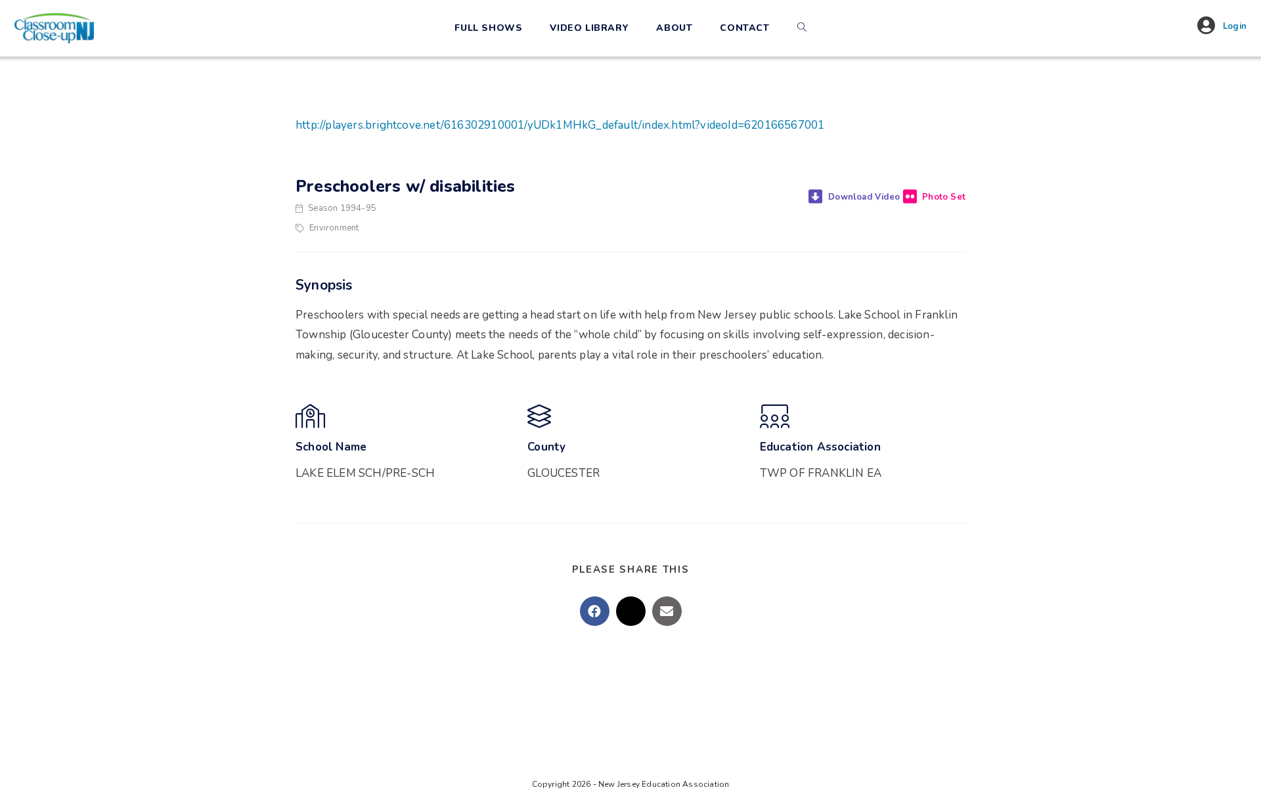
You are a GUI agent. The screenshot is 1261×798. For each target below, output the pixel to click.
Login (1235, 26)
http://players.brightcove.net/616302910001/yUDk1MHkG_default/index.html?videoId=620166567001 (560, 125)
